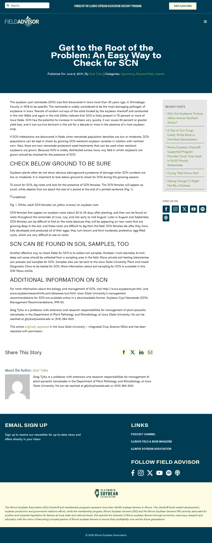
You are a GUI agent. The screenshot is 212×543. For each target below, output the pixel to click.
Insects (159, 74)
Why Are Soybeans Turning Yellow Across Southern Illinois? (185, 117)
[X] (132, 352)
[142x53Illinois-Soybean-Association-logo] (106, 490)
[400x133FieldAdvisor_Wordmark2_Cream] (22, 17)
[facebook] (133, 473)
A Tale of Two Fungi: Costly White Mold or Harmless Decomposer (182, 134)
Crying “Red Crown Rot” (183, 173)
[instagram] (141, 473)
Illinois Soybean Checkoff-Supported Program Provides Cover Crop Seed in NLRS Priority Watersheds (184, 156)
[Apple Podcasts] (166, 217)
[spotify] (169, 473)
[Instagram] (175, 209)
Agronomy (127, 74)
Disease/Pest (145, 74)
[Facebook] (123, 352)
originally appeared (37, 326)
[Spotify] (202, 209)
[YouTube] (193, 209)
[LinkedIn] (141, 352)
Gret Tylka (96, 74)
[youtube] (159, 473)
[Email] (150, 352)
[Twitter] (184, 209)
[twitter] (150, 473)
